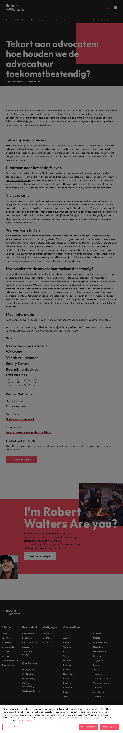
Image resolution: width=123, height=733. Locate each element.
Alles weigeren (109, 726)
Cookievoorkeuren (12, 726)
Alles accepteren (88, 726)
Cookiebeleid (28, 720)
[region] (61, 719)
